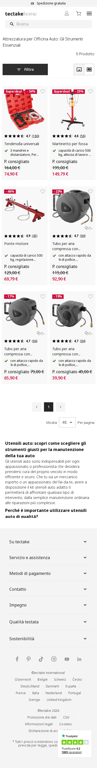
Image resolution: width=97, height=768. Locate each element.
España (70, 686)
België (43, 679)
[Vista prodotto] (79, 69)
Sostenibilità (21, 639)
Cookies (65, 724)
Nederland (54, 693)
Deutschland (30, 686)
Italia (35, 693)
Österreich (23, 679)
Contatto (17, 589)
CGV (66, 717)
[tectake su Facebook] (17, 659)
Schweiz (60, 679)
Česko (77, 679)
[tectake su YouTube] (67, 659)
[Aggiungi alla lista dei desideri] (42, 91)
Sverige (34, 699)
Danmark (52, 686)
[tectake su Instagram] (53, 659)
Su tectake (19, 542)
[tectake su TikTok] (41, 659)
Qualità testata (24, 622)
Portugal (74, 693)
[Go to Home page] (21, 13)
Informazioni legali (39, 724)
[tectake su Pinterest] (29, 659)
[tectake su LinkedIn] (79, 659)
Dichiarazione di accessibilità (50, 731)
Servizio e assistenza (29, 557)
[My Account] (67, 13)
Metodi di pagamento (30, 573)
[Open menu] (89, 13)
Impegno (18, 605)
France (21, 693)
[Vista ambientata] (89, 69)
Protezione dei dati (41, 717)
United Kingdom (59, 699)
